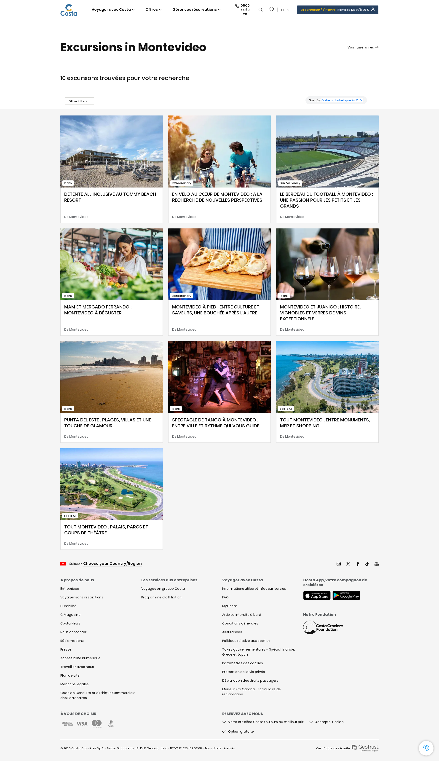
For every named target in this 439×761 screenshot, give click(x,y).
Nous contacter (73, 632)
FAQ (225, 597)
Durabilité (68, 606)
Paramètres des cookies (242, 663)
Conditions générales (240, 623)
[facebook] (358, 564)
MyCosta (229, 606)
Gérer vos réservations (194, 9)
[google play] (346, 596)
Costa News (70, 623)
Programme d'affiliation (161, 597)
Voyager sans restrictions (81, 597)
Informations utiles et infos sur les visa (254, 588)
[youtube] (377, 564)
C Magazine (70, 614)
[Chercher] (260, 10)
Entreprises (69, 588)
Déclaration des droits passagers (250, 680)
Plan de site (70, 675)
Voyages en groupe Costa (163, 588)
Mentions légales (74, 684)
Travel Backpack (272, 10)
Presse (66, 649)
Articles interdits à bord (241, 614)
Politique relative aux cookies (246, 640)
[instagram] (339, 564)
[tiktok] (367, 564)
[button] (272, 10)
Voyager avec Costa (111, 9)
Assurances (232, 632)
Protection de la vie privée (243, 672)
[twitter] (348, 564)
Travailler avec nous (77, 667)
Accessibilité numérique (80, 658)
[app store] (317, 596)
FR (283, 10)
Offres (151, 9)
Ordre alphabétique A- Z (339, 100)
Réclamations (72, 640)
